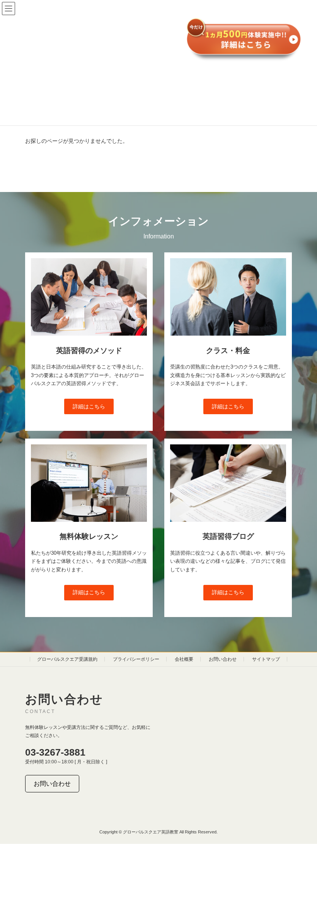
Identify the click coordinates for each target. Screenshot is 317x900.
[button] (89, 406)
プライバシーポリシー (136, 659)
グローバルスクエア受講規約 (67, 659)
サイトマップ (266, 659)
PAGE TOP (302, 864)
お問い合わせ (223, 659)
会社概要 (184, 659)
